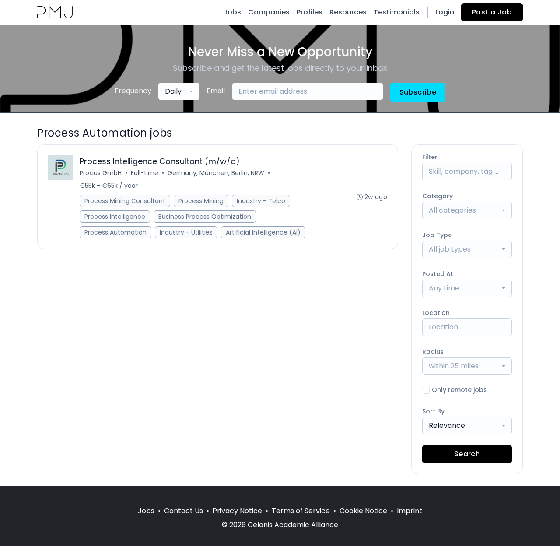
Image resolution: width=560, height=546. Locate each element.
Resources (348, 12)
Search (467, 454)
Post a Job (492, 12)
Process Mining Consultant (124, 200)
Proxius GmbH (101, 172)
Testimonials (397, 12)
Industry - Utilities (186, 232)
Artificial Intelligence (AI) (263, 232)
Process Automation (115, 232)
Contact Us (183, 511)
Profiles (309, 12)
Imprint (409, 511)
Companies (269, 12)
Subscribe (418, 92)
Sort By (433, 411)
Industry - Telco (261, 200)
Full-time (144, 172)
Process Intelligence (114, 216)
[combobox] (179, 91)
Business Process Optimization (204, 216)
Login (444, 12)
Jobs (232, 12)
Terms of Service (301, 511)
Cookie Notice (363, 511)
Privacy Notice (237, 511)
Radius (433, 351)
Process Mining (201, 200)
